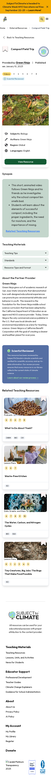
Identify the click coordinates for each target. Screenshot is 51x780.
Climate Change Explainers (19, 687)
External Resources (18, 28)
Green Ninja (23, 62)
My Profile (10, 731)
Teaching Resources (15, 652)
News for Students (15, 662)
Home (2, 28)
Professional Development (19, 677)
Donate (11, 750)
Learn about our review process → (22, 378)
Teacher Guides (13, 682)
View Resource (25, 161)
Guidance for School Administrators (23, 691)
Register (10, 741)
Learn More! (34, 10)
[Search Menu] (42, 19)
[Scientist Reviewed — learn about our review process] (44, 51)
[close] (47, 6)
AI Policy (10, 716)
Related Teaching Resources (23, 231)
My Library (11, 736)
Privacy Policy (12, 711)
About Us (10, 706)
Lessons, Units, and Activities (20, 657)
